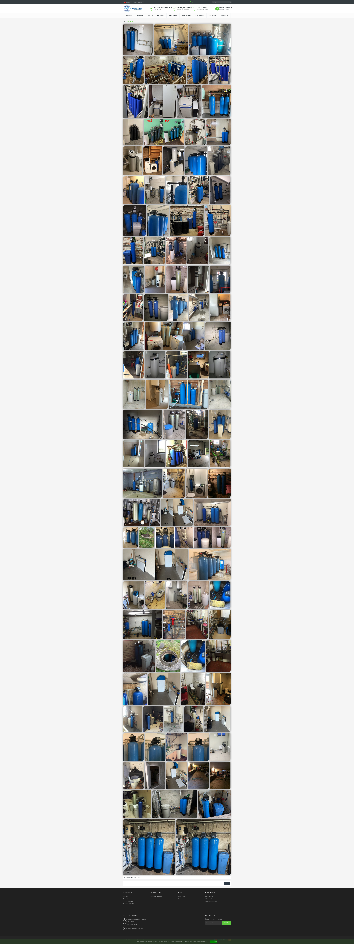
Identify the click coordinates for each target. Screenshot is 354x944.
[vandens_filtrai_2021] (216, 116)
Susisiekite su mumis (156, 896)
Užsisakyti (226, 923)
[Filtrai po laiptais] (220, 203)
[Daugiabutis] (198, 203)
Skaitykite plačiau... (202, 941)
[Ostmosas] (162, 116)
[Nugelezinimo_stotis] (133, 82)
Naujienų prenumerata (183, 899)
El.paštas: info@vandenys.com (134, 928)
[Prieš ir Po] (164, 144)
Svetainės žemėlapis (128, 903)
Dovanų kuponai (182, 896)
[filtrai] (220, 82)
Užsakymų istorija (210, 899)
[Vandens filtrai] (138, 53)
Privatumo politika (128, 901)
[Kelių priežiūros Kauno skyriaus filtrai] (196, 174)
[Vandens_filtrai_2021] (218, 144)
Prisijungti (203, 2)
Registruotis (193, 2)
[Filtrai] (171, 53)
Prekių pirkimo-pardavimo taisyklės (132, 899)
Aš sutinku (214, 941)
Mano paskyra (209, 896)
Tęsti (227, 883)
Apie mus (125, 896)
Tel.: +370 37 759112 (131, 924)
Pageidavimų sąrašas (211, 901)
